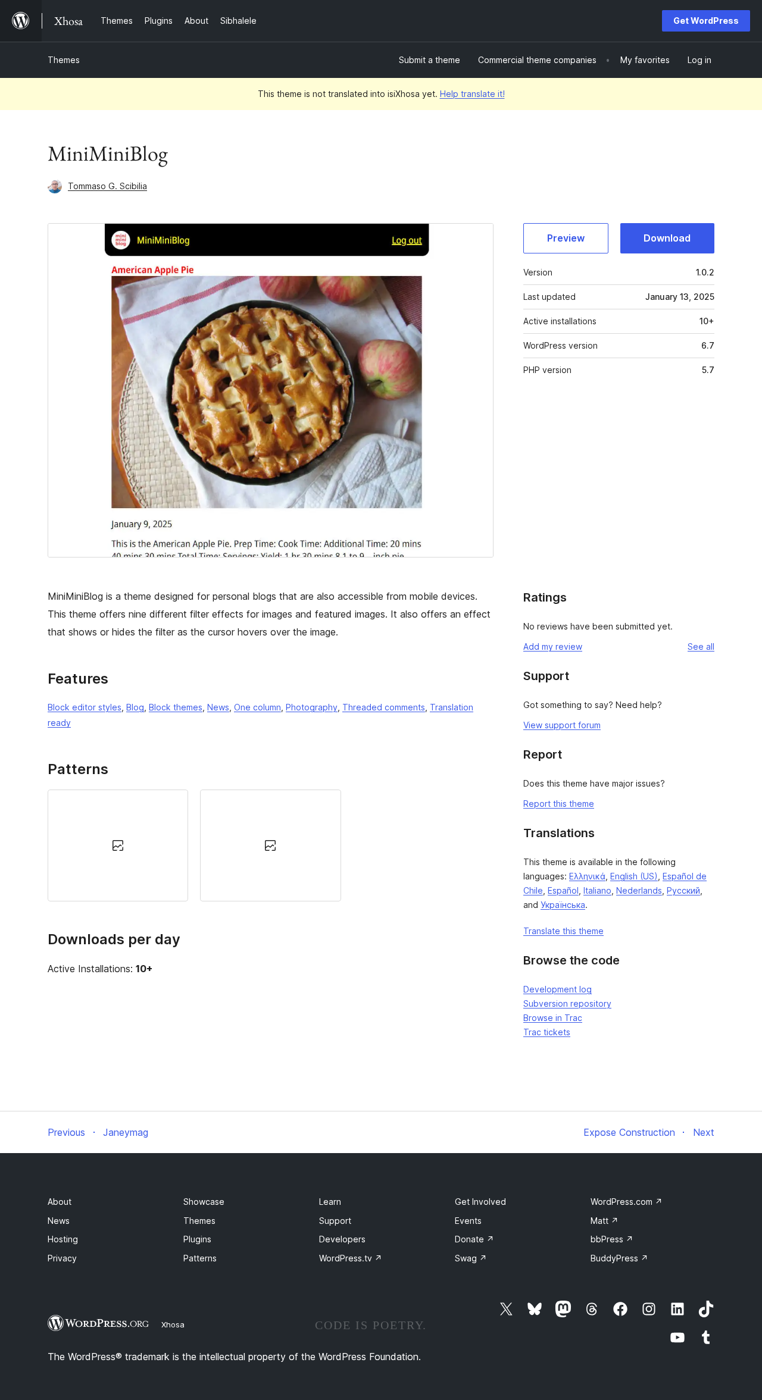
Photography (312, 707)
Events (468, 1221)
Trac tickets (546, 1032)
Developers (342, 1239)
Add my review (552, 646)
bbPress (612, 1239)
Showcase (203, 1202)
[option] (118, 845)
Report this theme (558, 803)
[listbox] (271, 845)
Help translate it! (472, 94)
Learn (330, 1202)
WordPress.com (627, 1202)
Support (335, 1221)
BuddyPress (619, 1258)
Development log (557, 989)
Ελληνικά (587, 876)
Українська (563, 905)
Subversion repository (567, 1003)
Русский (683, 890)
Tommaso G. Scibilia (107, 186)
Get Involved (480, 1202)
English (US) (634, 876)
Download (667, 238)
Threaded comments (383, 707)
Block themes (175, 707)
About (59, 1202)
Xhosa (173, 1324)
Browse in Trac (552, 1018)
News (218, 707)
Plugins (197, 1239)
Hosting (63, 1239)
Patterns (200, 1258)
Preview (566, 238)
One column (257, 707)
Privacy (62, 1258)
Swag (471, 1258)
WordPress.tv (350, 1258)
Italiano (597, 890)
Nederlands (639, 890)
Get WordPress (706, 20)
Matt (605, 1221)
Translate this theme (563, 931)
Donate (474, 1239)
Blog (135, 707)
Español (563, 890)
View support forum (562, 725)
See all (701, 646)
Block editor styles (84, 707)
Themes (64, 60)
